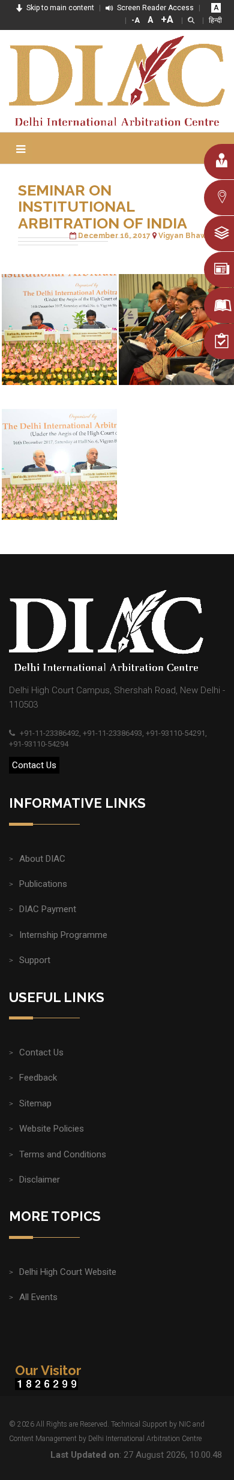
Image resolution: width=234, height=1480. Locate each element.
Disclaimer (39, 1179)
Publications (43, 884)
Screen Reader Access (154, 8)
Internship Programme (63, 934)
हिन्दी (215, 20)
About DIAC (42, 858)
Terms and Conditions (62, 1154)
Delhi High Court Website (67, 1272)
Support (34, 960)
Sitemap (35, 1103)
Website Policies (51, 1128)
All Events (38, 1297)
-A (135, 20)
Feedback (38, 1077)
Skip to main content (59, 8)
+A (167, 19)
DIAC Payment (47, 909)
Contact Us (34, 765)
